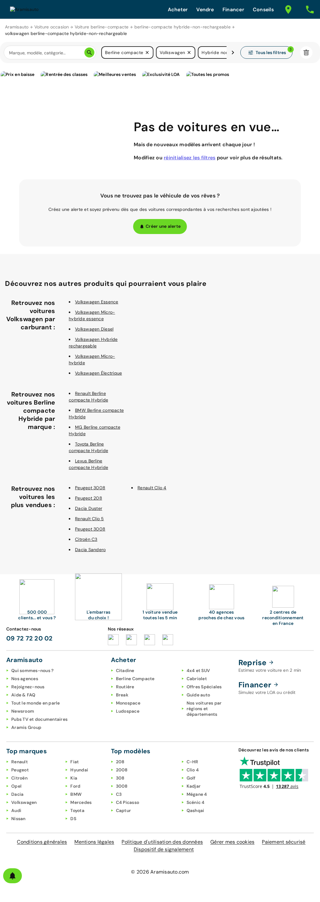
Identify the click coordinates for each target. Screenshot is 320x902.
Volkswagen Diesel (94, 329)
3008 (122, 786)
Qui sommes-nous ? (32, 670)
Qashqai (195, 810)
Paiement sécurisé (283, 842)
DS (73, 818)
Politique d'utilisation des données (162, 842)
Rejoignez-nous (28, 687)
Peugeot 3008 (90, 488)
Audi (16, 810)
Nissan (18, 818)
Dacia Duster (88, 508)
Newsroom (22, 711)
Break (122, 695)
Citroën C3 (86, 539)
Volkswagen (24, 802)
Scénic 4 (196, 802)
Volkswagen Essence (96, 302)
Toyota (77, 810)
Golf (191, 778)
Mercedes (81, 802)
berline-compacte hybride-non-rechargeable (182, 27)
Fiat (74, 762)
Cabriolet (197, 678)
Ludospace (127, 711)
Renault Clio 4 (152, 488)
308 (120, 778)
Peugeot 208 (88, 498)
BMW (76, 794)
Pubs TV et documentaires (39, 719)
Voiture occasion (51, 27)
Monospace (128, 703)
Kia (73, 778)
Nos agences (24, 678)
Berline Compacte (135, 678)
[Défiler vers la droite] (233, 52)
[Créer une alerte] (12, 875)
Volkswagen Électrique (98, 373)
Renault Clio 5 (89, 518)
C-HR (192, 762)
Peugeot (20, 770)
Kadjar (194, 786)
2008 (122, 770)
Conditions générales (42, 842)
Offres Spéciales (204, 687)
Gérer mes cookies (232, 842)
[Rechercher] (89, 52)
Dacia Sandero (90, 549)
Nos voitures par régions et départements (204, 708)
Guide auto (198, 695)
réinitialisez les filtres (189, 157)
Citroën (19, 778)
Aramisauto (17, 27)
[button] (147, 52)
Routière (125, 687)
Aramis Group (26, 727)
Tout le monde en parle (35, 703)
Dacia (17, 794)
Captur (123, 810)
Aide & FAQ (23, 695)
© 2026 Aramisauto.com (160, 872)
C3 (119, 794)
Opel (16, 786)
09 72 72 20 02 (29, 638)
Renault (19, 762)
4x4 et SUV (198, 670)
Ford (75, 786)
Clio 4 (193, 770)
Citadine (125, 670)
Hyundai (79, 770)
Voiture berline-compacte (102, 27)
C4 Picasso (127, 802)
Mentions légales (94, 842)
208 (120, 762)
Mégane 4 (197, 794)
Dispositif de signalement (164, 849)
